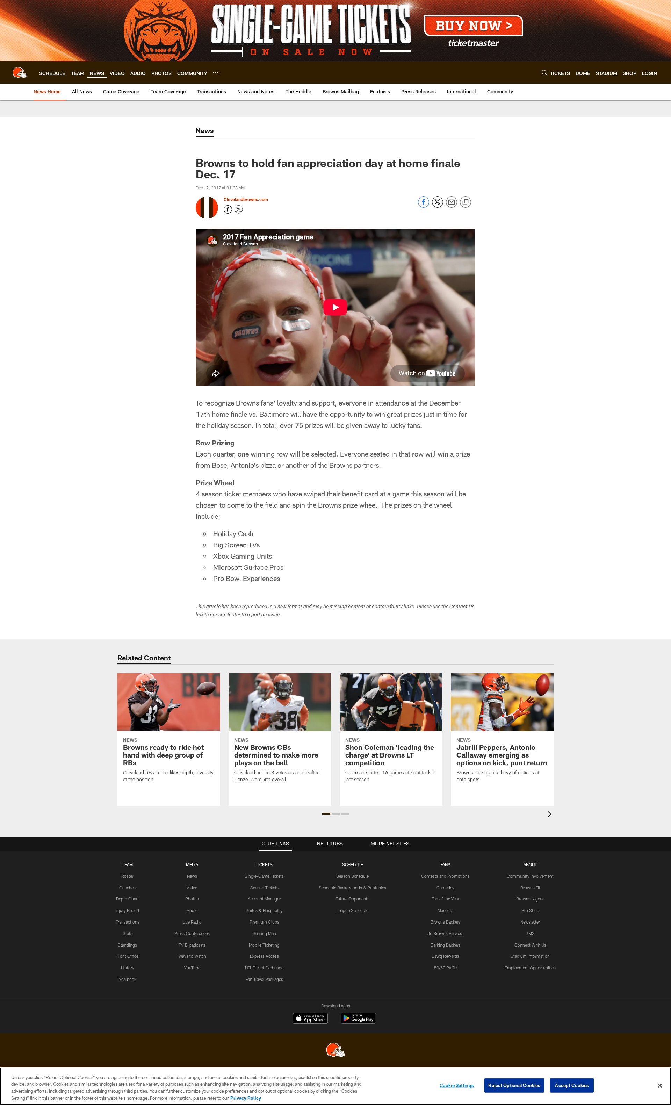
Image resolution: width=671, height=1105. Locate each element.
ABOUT (530, 864)
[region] (335, 1086)
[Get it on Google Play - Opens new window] (358, 1021)
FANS (445, 864)
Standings (127, 944)
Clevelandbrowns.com (246, 199)
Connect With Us (530, 944)
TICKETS (264, 864)
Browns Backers (446, 921)
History (127, 967)
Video (192, 887)
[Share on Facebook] (423, 206)
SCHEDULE (352, 864)
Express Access (264, 956)
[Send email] (451, 206)
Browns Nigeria (530, 898)
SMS (530, 933)
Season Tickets (264, 887)
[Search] (544, 72)
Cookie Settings (457, 1085)
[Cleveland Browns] (335, 1051)
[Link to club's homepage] (19, 72)
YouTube (192, 967)
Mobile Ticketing (264, 944)
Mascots (445, 910)
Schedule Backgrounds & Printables (352, 887)
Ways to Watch (192, 956)
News (192, 876)
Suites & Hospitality (264, 910)
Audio (192, 910)
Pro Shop (530, 910)
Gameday (445, 887)
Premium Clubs (264, 921)
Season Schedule (352, 876)
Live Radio (192, 921)
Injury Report (127, 910)
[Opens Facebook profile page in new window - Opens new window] (228, 209)
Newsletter (530, 921)
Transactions (127, 921)
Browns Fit (530, 887)
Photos (192, 898)
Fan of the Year (445, 898)
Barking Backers (446, 944)
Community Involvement (530, 876)
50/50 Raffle (445, 967)
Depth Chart (127, 898)
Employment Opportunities (530, 967)
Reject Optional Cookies (514, 1085)
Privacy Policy (245, 1097)
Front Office (127, 956)
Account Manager (264, 898)
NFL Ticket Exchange (264, 967)
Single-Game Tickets (264, 876)
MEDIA (192, 864)
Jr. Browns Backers (445, 933)
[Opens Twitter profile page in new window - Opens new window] (239, 209)
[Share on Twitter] (437, 206)
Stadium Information (530, 956)
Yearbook (127, 979)
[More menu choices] (215, 73)
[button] (326, 813)
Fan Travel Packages (264, 979)
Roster (127, 876)
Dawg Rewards (445, 956)
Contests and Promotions (445, 876)
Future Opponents (352, 898)
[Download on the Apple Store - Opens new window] (310, 1019)
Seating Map (264, 933)
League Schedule (352, 910)
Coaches (127, 887)
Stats (127, 933)
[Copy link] (465, 202)
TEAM (127, 864)
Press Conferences (192, 933)
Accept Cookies (572, 1085)
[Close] (660, 1085)
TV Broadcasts (192, 944)
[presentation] (551, 815)
